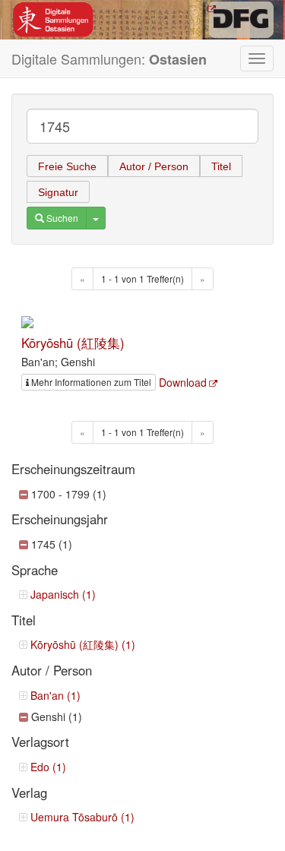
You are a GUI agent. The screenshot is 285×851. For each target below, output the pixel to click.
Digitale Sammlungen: (109, 59)
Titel (221, 166)
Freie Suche (67, 166)
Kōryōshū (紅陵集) (73, 343)
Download (183, 382)
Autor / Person (153, 166)
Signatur (58, 192)
